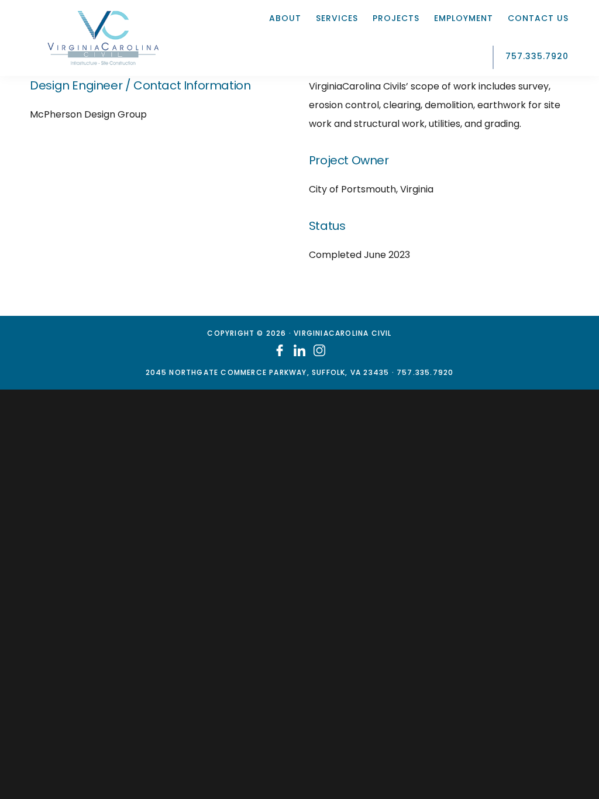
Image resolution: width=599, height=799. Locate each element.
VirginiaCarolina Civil (103, 38)
